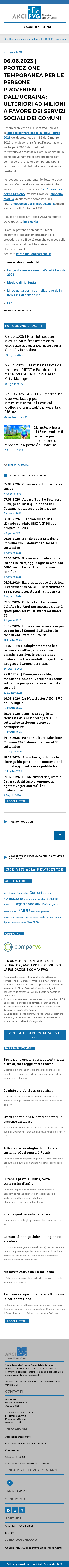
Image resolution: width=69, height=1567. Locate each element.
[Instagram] (15, 1510)
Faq (10, 303)
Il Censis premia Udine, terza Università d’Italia (27, 1181)
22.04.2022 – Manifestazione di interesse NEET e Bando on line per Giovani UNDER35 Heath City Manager (33, 372)
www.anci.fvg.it (13, 1422)
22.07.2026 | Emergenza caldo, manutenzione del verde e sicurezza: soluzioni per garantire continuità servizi (34, 681)
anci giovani (9, 893)
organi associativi (28, 904)
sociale (58, 917)
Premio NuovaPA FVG (13, 917)
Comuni (36, 893)
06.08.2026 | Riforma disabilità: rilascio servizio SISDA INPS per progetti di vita (30, 523)
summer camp (19, 922)
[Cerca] (60, 835)
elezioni (47, 893)
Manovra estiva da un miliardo (29, 1272)
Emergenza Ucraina (18, 465)
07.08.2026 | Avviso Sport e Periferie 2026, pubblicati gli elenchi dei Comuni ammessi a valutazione (32, 503)
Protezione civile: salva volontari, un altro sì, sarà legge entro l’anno (34, 1061)
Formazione (13, 898)
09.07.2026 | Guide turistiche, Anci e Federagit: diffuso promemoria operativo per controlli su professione (32, 783)
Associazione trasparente (18, 1436)
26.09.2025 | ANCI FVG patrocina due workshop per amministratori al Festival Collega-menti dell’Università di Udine (34, 403)
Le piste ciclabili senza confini (28, 1090)
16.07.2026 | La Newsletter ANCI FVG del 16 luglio (33, 700)
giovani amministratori (34, 899)
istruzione (52, 898)
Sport (7, 922)
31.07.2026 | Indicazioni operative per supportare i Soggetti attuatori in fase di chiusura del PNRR (34, 630)
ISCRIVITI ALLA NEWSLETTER (34, 869)
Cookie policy (12, 1450)
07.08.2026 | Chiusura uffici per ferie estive (33, 486)
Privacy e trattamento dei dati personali (25, 1443)
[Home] (5, 38)
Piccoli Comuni (10, 912)
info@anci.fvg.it (18, 1415)
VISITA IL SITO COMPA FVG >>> (34, 1035)
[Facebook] (8, 1510)
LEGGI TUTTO (16, 801)
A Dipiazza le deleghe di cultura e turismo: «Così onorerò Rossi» (30, 1150)
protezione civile (35, 917)
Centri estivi (22, 893)
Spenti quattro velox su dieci (27, 1214)
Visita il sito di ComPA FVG (19, 1526)
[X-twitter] (22, 1510)
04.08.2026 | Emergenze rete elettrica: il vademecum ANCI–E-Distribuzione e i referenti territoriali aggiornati (34, 586)
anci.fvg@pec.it (18, 1418)
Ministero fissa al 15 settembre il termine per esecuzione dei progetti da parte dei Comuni (34, 436)
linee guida (30, 221)
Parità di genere (50, 904)
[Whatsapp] (10, 1483)
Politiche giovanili (40, 912)
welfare (33, 922)
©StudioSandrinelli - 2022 (49, 1564)
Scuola (50, 917)
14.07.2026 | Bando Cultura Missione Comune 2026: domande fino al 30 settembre (33, 742)
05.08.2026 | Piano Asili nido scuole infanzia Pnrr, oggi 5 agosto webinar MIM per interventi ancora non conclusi (34, 565)
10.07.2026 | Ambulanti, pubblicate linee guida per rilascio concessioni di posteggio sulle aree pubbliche (33, 761)
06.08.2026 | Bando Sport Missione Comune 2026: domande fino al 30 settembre (31, 543)
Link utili (9, 1533)
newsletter (9, 904)
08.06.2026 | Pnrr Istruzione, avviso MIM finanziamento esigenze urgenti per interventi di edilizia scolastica (33, 343)
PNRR (23, 911)
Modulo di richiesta (21, 282)
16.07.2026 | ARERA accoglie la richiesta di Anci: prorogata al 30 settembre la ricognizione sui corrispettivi (30, 720)
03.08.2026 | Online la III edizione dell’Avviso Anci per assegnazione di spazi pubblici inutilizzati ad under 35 (34, 609)
